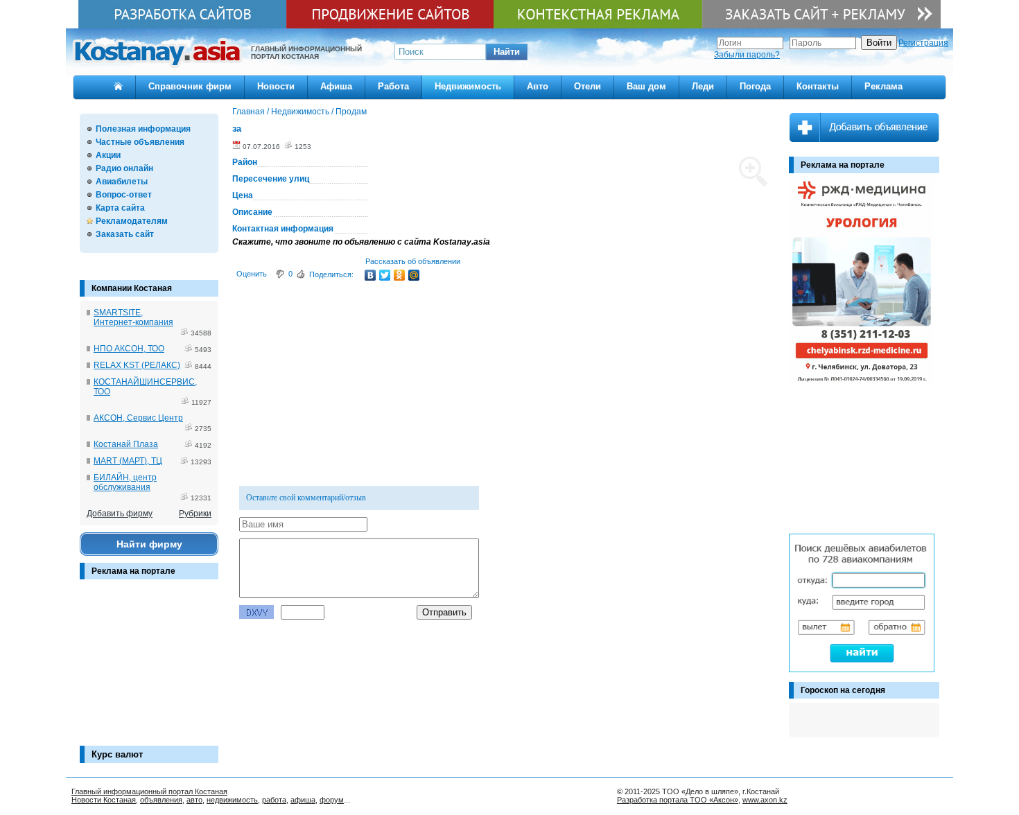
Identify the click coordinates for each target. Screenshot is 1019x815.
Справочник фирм (190, 86)
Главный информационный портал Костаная (149, 791)
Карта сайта (120, 208)
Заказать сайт (125, 234)
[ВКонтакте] (370, 275)
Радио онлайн (124, 168)
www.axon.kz (764, 800)
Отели (587, 86)
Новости (276, 86)
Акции (108, 155)
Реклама (883, 86)
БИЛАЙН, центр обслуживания (125, 482)
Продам (351, 111)
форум (332, 800)
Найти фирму (149, 544)
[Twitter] (385, 275)
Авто (537, 86)
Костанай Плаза (126, 444)
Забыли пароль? (747, 55)
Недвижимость (468, 86)
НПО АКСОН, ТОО (129, 348)
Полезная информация (143, 129)
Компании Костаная (132, 288)
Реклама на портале (133, 571)
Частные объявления (140, 142)
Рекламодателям (132, 221)
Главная (248, 111)
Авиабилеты (122, 181)
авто (194, 800)
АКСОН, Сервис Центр (138, 418)
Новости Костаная (103, 800)
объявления (161, 800)
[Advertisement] (149, 669)
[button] (507, 52)
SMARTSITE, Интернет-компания (133, 317)
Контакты (817, 86)
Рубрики (195, 513)
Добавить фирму (120, 513)
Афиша (336, 86)
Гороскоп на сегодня (843, 690)
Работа (393, 86)
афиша (302, 800)
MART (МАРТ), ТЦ (128, 461)
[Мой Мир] (414, 275)
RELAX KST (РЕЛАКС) (137, 365)
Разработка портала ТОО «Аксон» (677, 800)
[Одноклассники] (399, 275)
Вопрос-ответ (124, 195)
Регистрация (923, 43)
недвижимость (232, 800)
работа (274, 800)
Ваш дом (646, 86)
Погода (755, 86)
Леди (703, 86)
